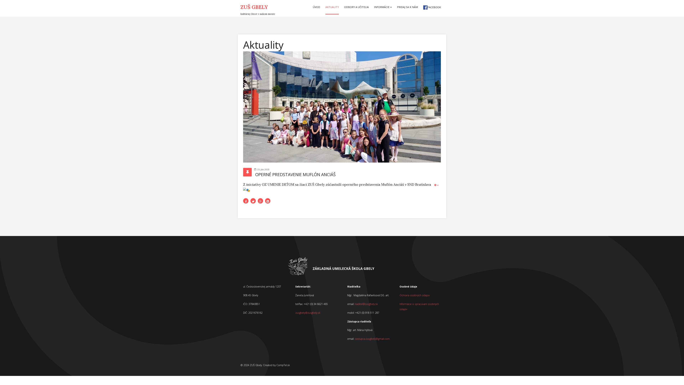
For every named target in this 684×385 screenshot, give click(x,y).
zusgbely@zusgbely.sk (307, 312)
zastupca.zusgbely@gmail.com (372, 338)
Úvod (316, 7)
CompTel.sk (283, 365)
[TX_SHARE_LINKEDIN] (267, 201)
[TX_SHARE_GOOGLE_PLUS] (260, 201)
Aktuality (332, 7)
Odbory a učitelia (356, 7)
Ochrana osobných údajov (415, 295)
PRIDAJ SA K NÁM (407, 7)
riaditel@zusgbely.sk (366, 304)
